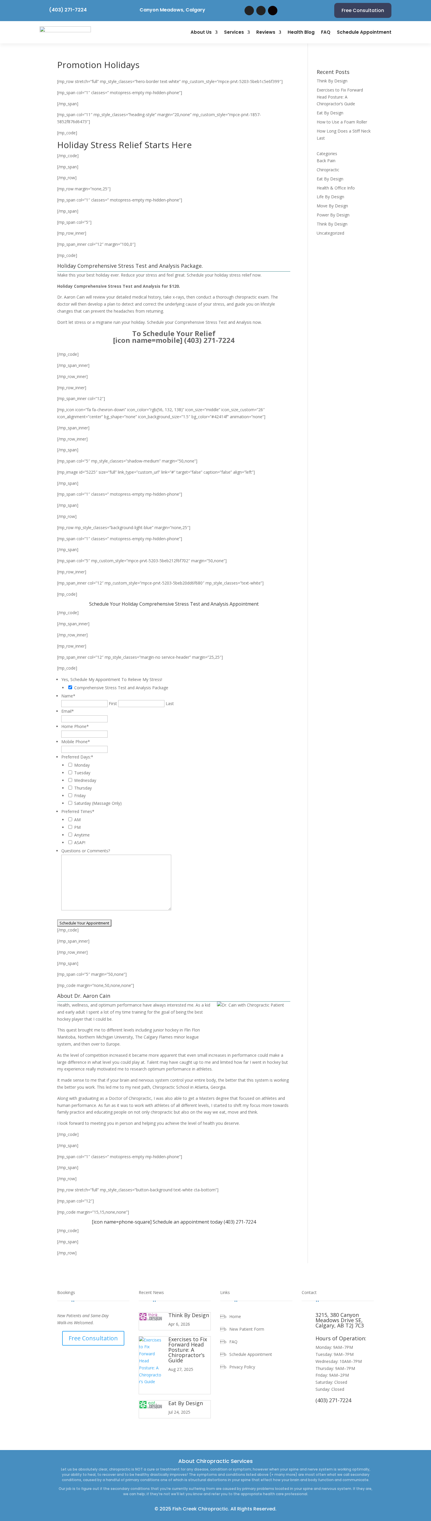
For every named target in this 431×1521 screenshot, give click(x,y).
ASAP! (79, 842)
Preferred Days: (77, 757)
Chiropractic (328, 169)
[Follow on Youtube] (261, 10)
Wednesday (85, 780)
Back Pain (326, 160)
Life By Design (330, 196)
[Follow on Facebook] (249, 10)
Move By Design (332, 206)
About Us (201, 32)
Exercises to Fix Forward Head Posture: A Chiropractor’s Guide (340, 97)
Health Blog (301, 32)
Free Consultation (363, 10)
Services (234, 32)
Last (170, 703)
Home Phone (75, 726)
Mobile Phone (75, 741)
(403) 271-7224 (68, 9)
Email (67, 711)
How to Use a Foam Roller (342, 122)
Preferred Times (77, 811)
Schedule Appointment (364, 32)
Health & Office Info (336, 188)
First (113, 703)
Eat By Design (330, 113)
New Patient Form (246, 1329)
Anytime (82, 835)
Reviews (265, 32)
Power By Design (333, 215)
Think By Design (332, 81)
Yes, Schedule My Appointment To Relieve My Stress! (111, 679)
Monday (82, 765)
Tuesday (82, 772)
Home (235, 1317)
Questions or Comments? (85, 850)
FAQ (325, 32)
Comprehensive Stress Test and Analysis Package (121, 687)
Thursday (83, 788)
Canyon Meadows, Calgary (172, 9)
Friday (80, 795)
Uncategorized (330, 233)
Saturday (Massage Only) (98, 803)
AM (77, 819)
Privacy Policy (242, 1367)
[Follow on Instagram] (272, 10)
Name (68, 696)
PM (77, 827)
